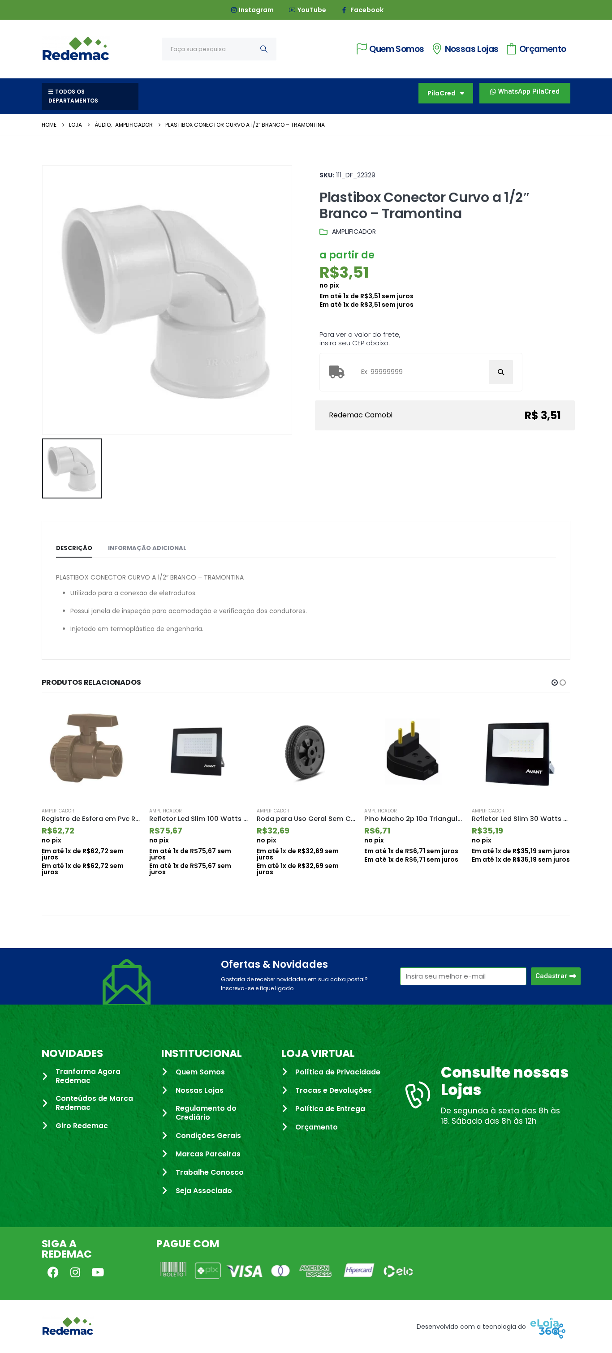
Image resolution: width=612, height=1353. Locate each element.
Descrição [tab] (74, 548)
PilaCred (441, 93)
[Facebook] (53, 1272)
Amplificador (354, 231)
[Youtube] (97, 1272)
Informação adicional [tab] (147, 548)
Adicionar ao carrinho (125, 718)
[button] (555, 682)
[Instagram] (75, 1272)
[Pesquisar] (263, 49)
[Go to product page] (91, 751)
